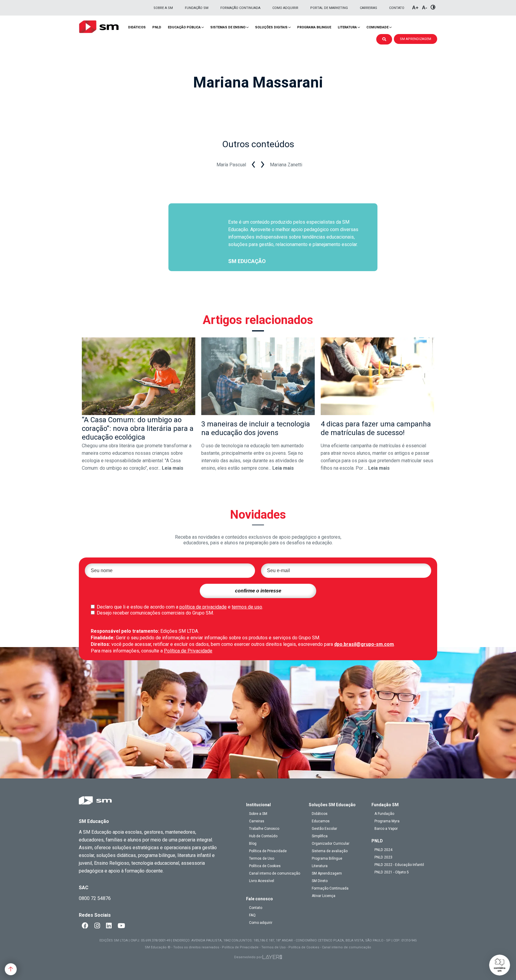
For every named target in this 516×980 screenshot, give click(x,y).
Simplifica (320, 836)
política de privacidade (203, 607)
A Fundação (384, 814)
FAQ (252, 915)
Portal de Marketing (329, 8)
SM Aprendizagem (327, 873)
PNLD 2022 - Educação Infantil (399, 865)
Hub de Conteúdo (263, 836)
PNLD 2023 (383, 857)
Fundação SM (196, 8)
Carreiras (368, 8)
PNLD (156, 27)
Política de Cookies (265, 866)
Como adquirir (285, 8)
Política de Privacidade (188, 651)
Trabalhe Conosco (264, 829)
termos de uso (247, 607)
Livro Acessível (261, 881)
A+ (415, 7)
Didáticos (137, 27)
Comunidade (377, 27)
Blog (253, 843)
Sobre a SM (163, 8)
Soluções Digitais (271, 27)
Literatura (347, 27)
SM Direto (320, 881)
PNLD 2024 (383, 850)
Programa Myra (387, 821)
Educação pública (184, 27)
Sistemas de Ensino (227, 27)
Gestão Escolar (324, 829)
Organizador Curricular (330, 843)
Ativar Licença (323, 896)
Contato (396, 8)
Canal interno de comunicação (274, 873)
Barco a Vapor (386, 829)
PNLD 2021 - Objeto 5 (391, 872)
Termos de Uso (261, 858)
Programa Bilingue (314, 27)
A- (424, 7)
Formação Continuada (240, 8)
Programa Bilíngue (327, 858)
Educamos (321, 821)
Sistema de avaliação (330, 851)
